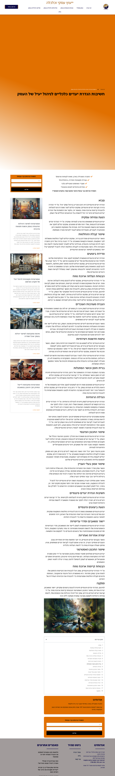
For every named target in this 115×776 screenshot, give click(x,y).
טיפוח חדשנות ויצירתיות (94, 661)
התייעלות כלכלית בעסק (50, 8)
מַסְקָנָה (98, 691)
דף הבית (89, 8)
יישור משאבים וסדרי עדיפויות (92, 680)
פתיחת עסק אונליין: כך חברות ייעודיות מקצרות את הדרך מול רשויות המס (48, 769)
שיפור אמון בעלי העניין (94, 672)
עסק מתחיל (80, 8)
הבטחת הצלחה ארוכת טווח (93, 656)
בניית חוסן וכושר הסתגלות (94, 664)
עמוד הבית (77, 752)
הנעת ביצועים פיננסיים (94, 677)
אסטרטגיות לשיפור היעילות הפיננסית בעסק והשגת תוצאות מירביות (28, 226)
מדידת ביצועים (97, 653)
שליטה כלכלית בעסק (34, 8)
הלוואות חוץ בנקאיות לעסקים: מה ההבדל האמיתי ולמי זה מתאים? (48, 754)
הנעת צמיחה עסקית (95, 648)
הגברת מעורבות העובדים (94, 658)
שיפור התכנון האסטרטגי (93, 685)
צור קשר (78, 759)
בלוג (60, 12)
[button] (46, 639)
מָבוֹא (99, 645)
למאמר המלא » (36, 248)
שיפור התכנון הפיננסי (94, 669)
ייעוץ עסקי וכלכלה (59, 2)
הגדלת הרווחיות (97, 667)
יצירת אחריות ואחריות (94, 683)
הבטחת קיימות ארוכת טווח (93, 688)
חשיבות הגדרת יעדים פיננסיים (92, 675)
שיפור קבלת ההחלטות (95, 650)
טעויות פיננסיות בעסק (67, 8)
